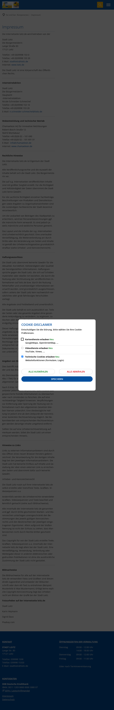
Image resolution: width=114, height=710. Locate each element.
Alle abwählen (76, 371)
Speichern (57, 379)
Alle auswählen (38, 371)
